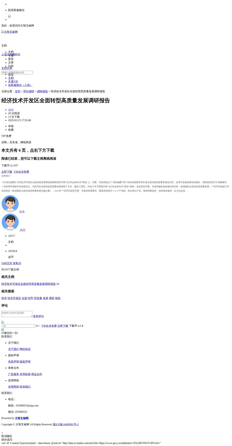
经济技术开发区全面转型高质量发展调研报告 (28, 283)
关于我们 (13, 349)
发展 (45, 298)
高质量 (38, 298)
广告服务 (13, 374)
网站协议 (25, 349)
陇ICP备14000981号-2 (65, 424)
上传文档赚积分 (10, 54)
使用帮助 (13, 386)
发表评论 (38, 316)
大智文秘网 (22, 418)
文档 (11, 78)
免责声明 (13, 361)
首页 (11, 74)
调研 (51, 298)
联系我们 (25, 386)
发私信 (17, 263)
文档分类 (6, 68)
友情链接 (25, 374)
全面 (24, 298)
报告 (57, 298)
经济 (4, 298)
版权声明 (25, 361)
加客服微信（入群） (20, 85)
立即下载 (6, 171)
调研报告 (42, 91)
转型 (30, 298)
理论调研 (28, 91)
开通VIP (13, 81)
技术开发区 (14, 298)
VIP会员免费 (21, 171)
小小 (11, 109)
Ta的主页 (6, 263)
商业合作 (36, 374)
